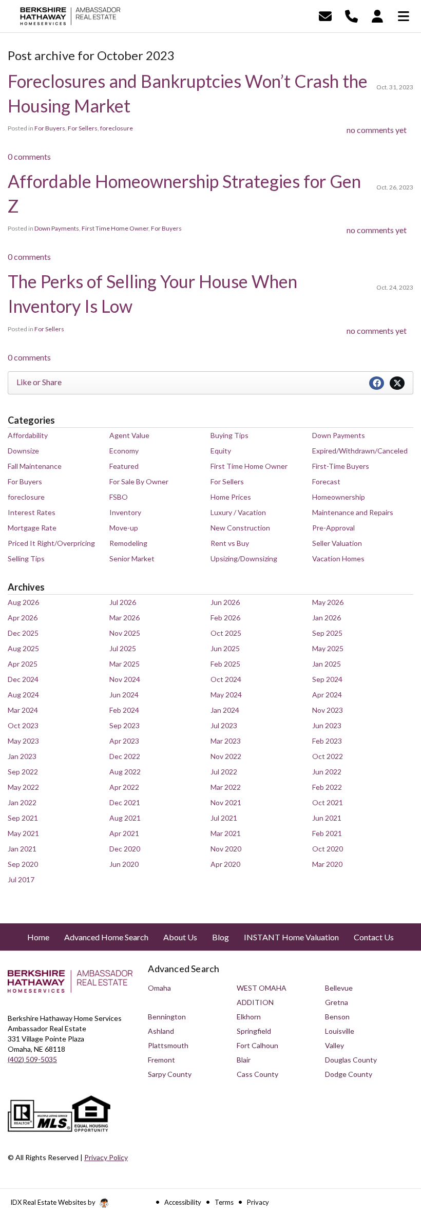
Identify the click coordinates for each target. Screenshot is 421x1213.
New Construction (240, 527)
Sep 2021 (23, 817)
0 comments (29, 156)
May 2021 (23, 833)
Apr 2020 (225, 864)
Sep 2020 (23, 864)
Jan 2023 (22, 756)
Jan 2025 (326, 663)
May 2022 (23, 787)
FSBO (118, 496)
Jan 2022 (22, 802)
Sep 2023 (124, 725)
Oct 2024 (225, 679)
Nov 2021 (225, 802)
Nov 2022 (225, 756)
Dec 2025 (23, 633)
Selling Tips (26, 558)
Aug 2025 (23, 648)
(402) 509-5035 (32, 1059)
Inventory (125, 512)
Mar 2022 (225, 787)
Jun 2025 (225, 648)
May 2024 (226, 694)
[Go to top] (394, 1147)
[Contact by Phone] (351, 15)
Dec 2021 (124, 802)
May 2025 (327, 648)
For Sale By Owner (138, 481)
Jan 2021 (22, 848)
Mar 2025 (124, 663)
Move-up (123, 527)
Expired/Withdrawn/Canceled (360, 450)
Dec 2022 (124, 756)
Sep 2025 (327, 633)
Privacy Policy (106, 1157)
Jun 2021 (326, 817)
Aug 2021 (125, 817)
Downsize (23, 450)
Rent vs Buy (229, 543)
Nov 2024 (124, 679)
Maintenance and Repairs (352, 512)
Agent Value (129, 435)
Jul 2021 (223, 817)
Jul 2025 (122, 648)
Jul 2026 (122, 602)
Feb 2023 (327, 740)
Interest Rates (31, 512)
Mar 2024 (23, 710)
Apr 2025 (22, 663)
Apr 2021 (124, 833)
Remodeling (128, 543)
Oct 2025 (225, 633)
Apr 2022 (124, 787)
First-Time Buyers (340, 466)
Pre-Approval (333, 527)
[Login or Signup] (377, 15)
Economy (124, 450)
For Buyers (49, 128)
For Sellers (83, 128)
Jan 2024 (224, 710)
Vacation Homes (338, 558)
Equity (220, 450)
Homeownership (338, 496)
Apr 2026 (22, 617)
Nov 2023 (327, 710)
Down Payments (56, 228)
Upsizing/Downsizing (243, 558)
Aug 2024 (23, 694)
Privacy (258, 1202)
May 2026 (327, 602)
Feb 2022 (327, 787)
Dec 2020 (124, 848)
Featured (124, 466)
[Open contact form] (325, 15)
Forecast (326, 481)
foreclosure (116, 128)
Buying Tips (229, 435)
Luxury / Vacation (238, 512)
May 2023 (23, 740)
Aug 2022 (125, 771)
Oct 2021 (327, 802)
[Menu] (403, 15)
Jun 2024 (124, 694)
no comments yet (377, 130)
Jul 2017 (21, 879)
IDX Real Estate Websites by (53, 1202)
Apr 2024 (327, 694)
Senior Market (132, 558)
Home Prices (230, 496)
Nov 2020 (225, 848)
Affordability (28, 435)
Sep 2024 (327, 679)
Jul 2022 (223, 771)
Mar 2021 (225, 833)
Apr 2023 (124, 740)
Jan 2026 (326, 617)
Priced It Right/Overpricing (51, 543)
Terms (224, 1202)
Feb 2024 (124, 710)
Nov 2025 (124, 633)
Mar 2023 (225, 740)
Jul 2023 (223, 725)
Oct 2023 (23, 725)
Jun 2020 (124, 864)
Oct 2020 (327, 848)
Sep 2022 (23, 771)
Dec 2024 (23, 679)
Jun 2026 (225, 602)
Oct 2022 (327, 756)
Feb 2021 (327, 833)
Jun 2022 (326, 771)
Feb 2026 (225, 617)
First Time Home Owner (115, 228)
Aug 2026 (23, 602)
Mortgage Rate (32, 527)
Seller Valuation (337, 543)
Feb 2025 (225, 663)
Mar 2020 (327, 864)
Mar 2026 (124, 617)
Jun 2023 (326, 725)
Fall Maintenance (35, 466)
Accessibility (182, 1202)
